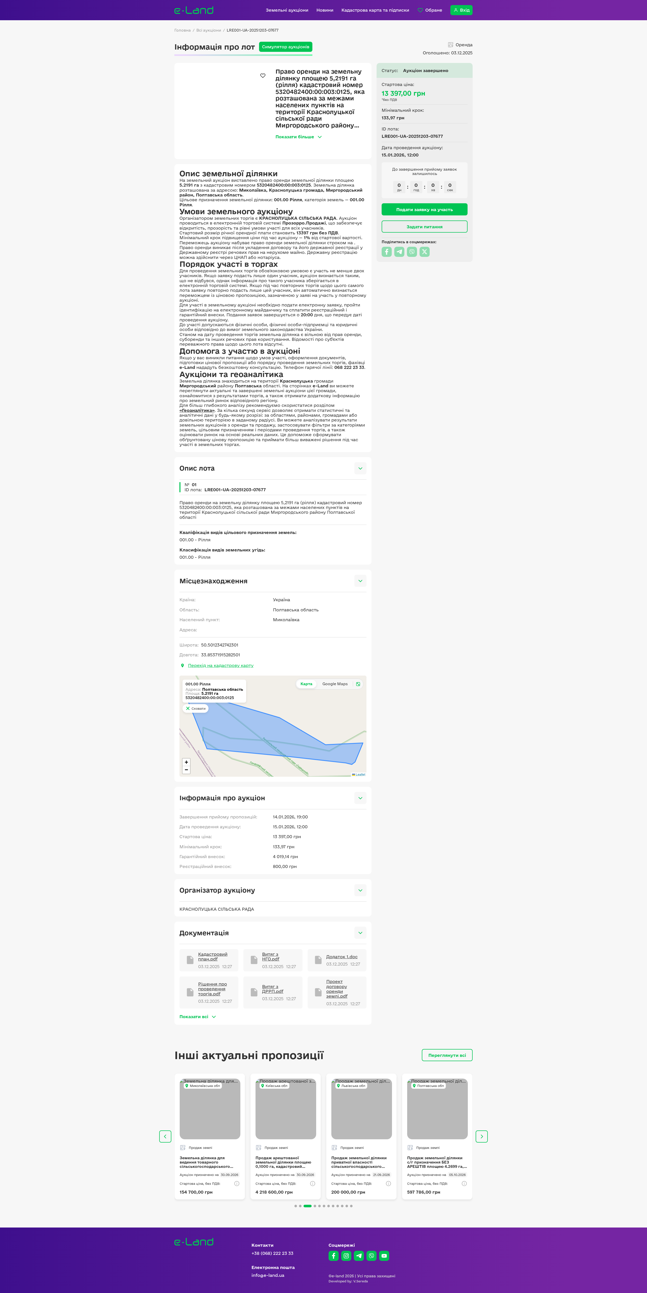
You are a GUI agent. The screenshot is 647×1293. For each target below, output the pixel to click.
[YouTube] (384, 1256)
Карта (306, 684)
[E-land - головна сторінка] (193, 10)
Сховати (198, 708)
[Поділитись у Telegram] (399, 252)
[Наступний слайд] (482, 1136)
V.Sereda (360, 1281)
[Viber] (371, 1256)
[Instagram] (346, 1256)
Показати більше (294, 136)
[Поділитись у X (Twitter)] (425, 252)
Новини (324, 10)
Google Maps (335, 684)
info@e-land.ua (267, 1275)
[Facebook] (334, 1256)
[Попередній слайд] (165, 1136)
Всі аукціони (208, 30)
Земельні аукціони (287, 10)
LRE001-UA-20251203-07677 (253, 30)
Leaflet (360, 774)
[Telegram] (359, 1256)
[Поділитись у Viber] (412, 252)
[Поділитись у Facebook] (387, 252)
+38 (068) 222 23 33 (272, 1253)
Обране (433, 10)
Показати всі (193, 1016)
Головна (182, 30)
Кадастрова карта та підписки (375, 10)
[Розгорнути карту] (358, 684)
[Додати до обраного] (263, 76)
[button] (186, 762)
